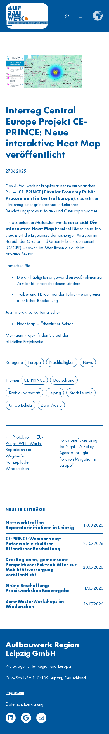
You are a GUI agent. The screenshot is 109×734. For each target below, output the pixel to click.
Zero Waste (51, 405)
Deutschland (64, 380)
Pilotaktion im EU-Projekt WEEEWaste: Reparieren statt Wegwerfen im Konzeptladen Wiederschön (24, 452)
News (88, 362)
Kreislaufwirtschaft (24, 393)
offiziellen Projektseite (24, 342)
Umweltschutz (20, 405)
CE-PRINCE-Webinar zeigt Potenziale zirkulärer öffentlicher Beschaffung (33, 543)
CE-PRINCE (34, 380)
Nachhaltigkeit (61, 362)
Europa (34, 362)
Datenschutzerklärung (24, 704)
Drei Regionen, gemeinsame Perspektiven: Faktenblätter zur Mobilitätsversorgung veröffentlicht (41, 567)
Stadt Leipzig (81, 393)
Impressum (15, 692)
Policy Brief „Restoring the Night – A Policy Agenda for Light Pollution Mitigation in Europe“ (78, 452)
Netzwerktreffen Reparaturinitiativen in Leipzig (40, 525)
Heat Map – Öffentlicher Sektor (45, 324)
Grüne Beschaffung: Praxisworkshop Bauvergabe (38, 588)
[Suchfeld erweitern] (67, 16)
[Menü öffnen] (80, 16)
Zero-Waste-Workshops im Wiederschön (35, 604)
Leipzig (55, 393)
